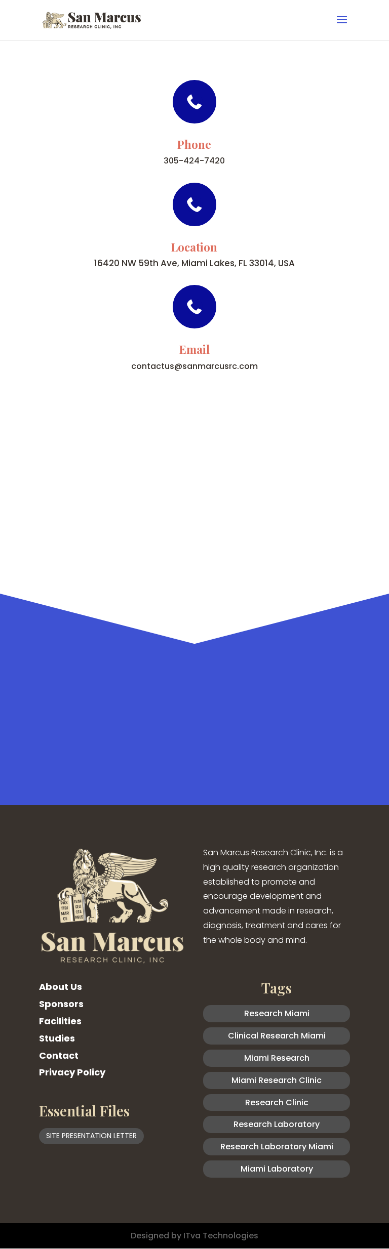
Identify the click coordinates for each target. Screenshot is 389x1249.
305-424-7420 (194, 160)
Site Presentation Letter (91, 1136)
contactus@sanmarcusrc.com (194, 366)
